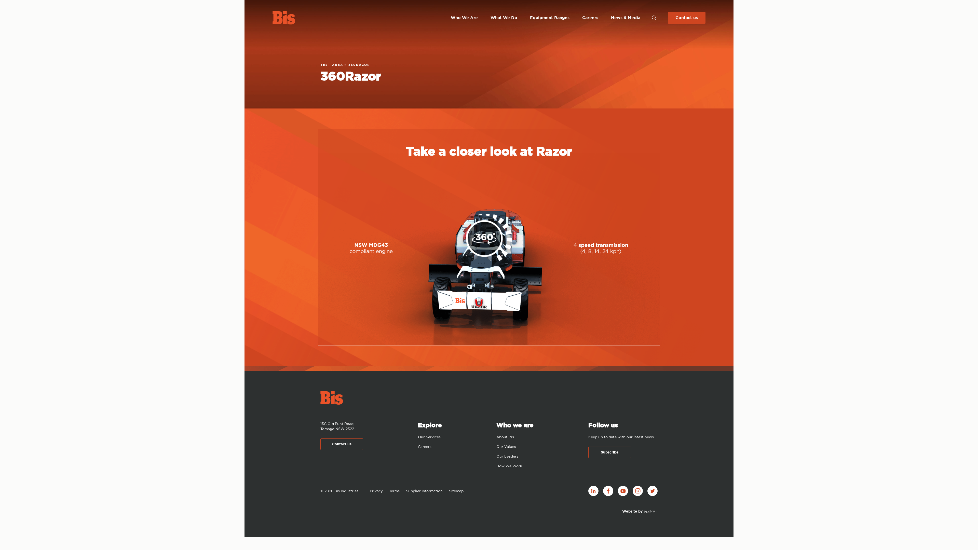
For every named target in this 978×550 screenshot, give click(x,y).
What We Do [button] (504, 17)
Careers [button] (590, 17)
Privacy (376, 491)
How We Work (509, 466)
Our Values (506, 446)
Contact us (686, 17)
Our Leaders (507, 456)
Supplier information (424, 491)
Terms (394, 491)
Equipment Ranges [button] (549, 17)
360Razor (359, 65)
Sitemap (456, 491)
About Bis (505, 437)
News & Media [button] (625, 17)
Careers (424, 446)
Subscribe (610, 452)
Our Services (429, 437)
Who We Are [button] (464, 17)
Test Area (331, 65)
